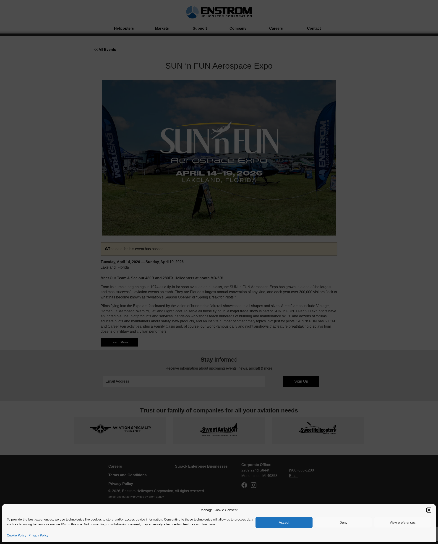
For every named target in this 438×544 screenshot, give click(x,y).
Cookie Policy (16, 535)
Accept (284, 522)
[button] (429, 510)
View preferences (403, 522)
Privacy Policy (38, 535)
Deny (343, 522)
